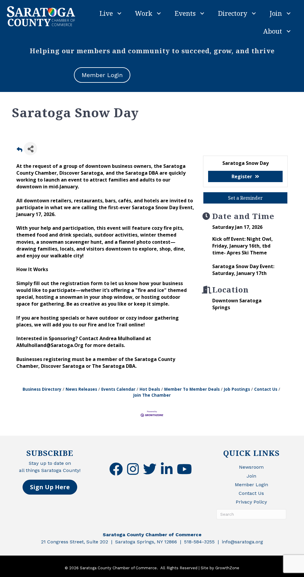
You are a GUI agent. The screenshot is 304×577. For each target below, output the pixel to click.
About (272, 30)
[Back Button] (19, 150)
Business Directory (42, 389)
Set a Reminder (245, 198)
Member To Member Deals (192, 389)
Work (143, 13)
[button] (50, 487)
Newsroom (251, 467)
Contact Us (265, 389)
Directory (232, 13)
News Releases (81, 389)
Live (106, 13)
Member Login (251, 484)
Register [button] (242, 176)
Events (185, 13)
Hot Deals (150, 389)
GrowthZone (227, 568)
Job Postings (237, 389)
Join (276, 13)
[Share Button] (30, 148)
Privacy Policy (251, 502)
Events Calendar (118, 389)
